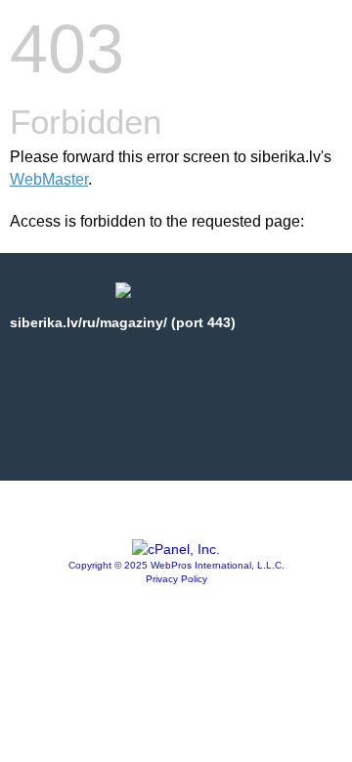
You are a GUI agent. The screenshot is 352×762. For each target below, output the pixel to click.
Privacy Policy (176, 578)
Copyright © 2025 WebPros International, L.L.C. (176, 565)
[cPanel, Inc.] (176, 549)
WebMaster (49, 179)
